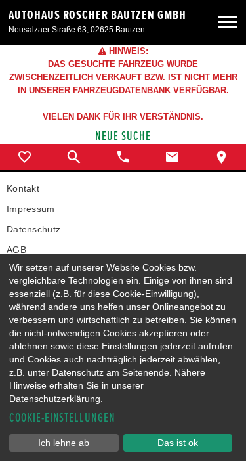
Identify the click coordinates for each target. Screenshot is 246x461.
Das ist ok (177, 442)
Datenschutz (33, 229)
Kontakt (23, 188)
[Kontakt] (172, 157)
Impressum (31, 209)
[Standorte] (221, 157)
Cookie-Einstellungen (62, 418)
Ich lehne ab (63, 442)
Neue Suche (123, 136)
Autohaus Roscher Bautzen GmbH (97, 15)
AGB (16, 249)
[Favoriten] (24, 157)
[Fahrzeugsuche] (73, 157)
